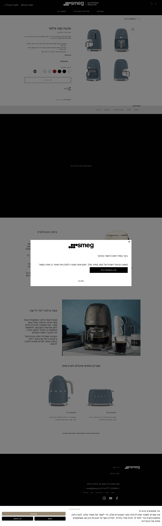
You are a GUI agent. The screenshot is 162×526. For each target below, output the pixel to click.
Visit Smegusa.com (109, 270)
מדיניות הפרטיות (74, 509)
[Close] (129, 241)
